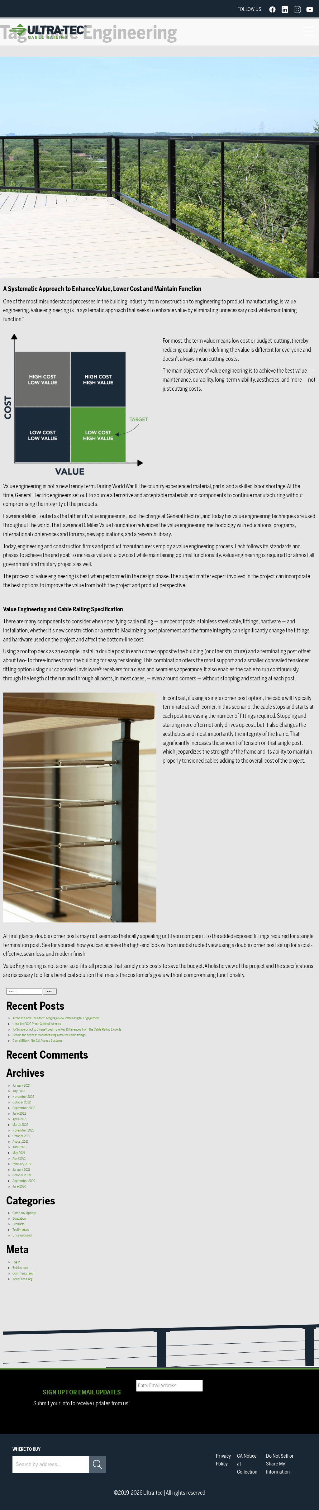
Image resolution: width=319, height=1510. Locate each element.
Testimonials (20, 1229)
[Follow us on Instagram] (297, 9)
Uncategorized (22, 1235)
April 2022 (19, 1119)
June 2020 (19, 1186)
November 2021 (23, 1130)
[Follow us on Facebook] (272, 9)
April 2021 (19, 1158)
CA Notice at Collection (247, 1464)
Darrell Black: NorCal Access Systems (37, 1040)
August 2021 (20, 1141)
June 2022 (19, 1113)
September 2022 (23, 1108)
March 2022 (20, 1124)
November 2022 (23, 1096)
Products (18, 1224)
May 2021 (18, 1152)
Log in (16, 1262)
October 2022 (21, 1102)
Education (19, 1218)
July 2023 (18, 1091)
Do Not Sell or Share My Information (280, 1464)
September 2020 (23, 1181)
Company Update (24, 1213)
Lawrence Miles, (20, 516)
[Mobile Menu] (308, 31)
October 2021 (21, 1136)
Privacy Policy (223, 1460)
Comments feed (23, 1273)
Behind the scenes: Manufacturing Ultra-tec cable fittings (49, 1035)
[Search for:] (24, 991)
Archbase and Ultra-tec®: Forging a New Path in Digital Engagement (55, 1018)
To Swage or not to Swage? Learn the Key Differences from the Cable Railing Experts (66, 1029)
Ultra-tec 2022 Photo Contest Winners (36, 1024)
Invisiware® (89, 669)
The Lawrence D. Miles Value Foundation (94, 525)
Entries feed (20, 1267)
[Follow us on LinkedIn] (285, 9)
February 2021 (21, 1164)
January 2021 (21, 1169)
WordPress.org (22, 1279)
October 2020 (21, 1175)
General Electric (32, 495)
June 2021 (19, 1147)
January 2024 (21, 1085)
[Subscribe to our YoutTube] (309, 9)
